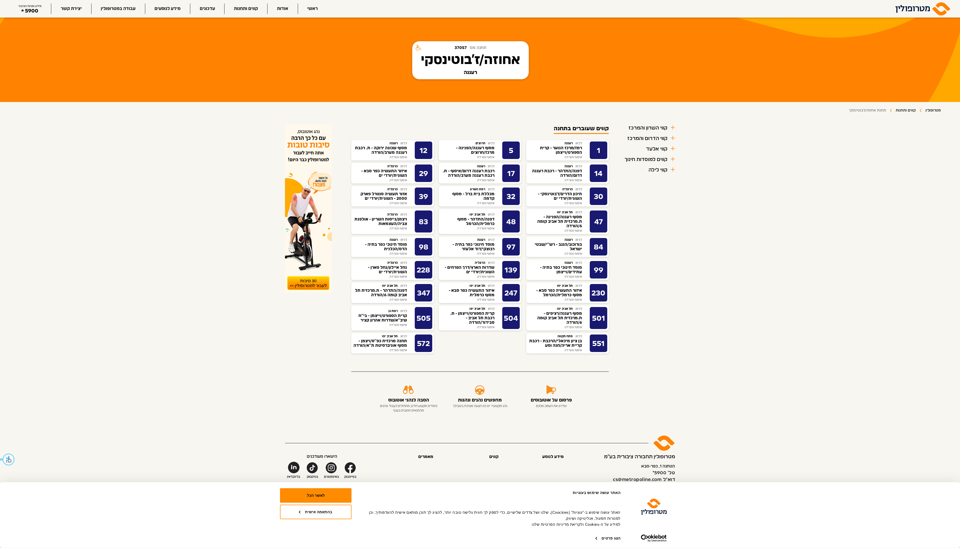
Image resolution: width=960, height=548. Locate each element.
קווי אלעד (657, 149)
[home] (923, 9)
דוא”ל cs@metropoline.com (644, 480)
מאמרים (425, 457)
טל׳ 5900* (663, 473)
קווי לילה (658, 170)
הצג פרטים (611, 538)
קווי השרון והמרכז (648, 128)
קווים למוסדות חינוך (646, 159)
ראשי (312, 8)
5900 (31, 11)
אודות (282, 8)
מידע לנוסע (553, 457)
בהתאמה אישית (318, 512)
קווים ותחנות (246, 8)
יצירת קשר (71, 8)
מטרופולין (933, 110)
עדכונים (207, 8)
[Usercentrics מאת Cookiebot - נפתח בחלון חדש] (654, 538)
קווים (493, 457)
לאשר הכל (316, 495)
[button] (7, 459)
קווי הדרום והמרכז (647, 138)
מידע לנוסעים (167, 8)
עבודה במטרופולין (118, 8)
